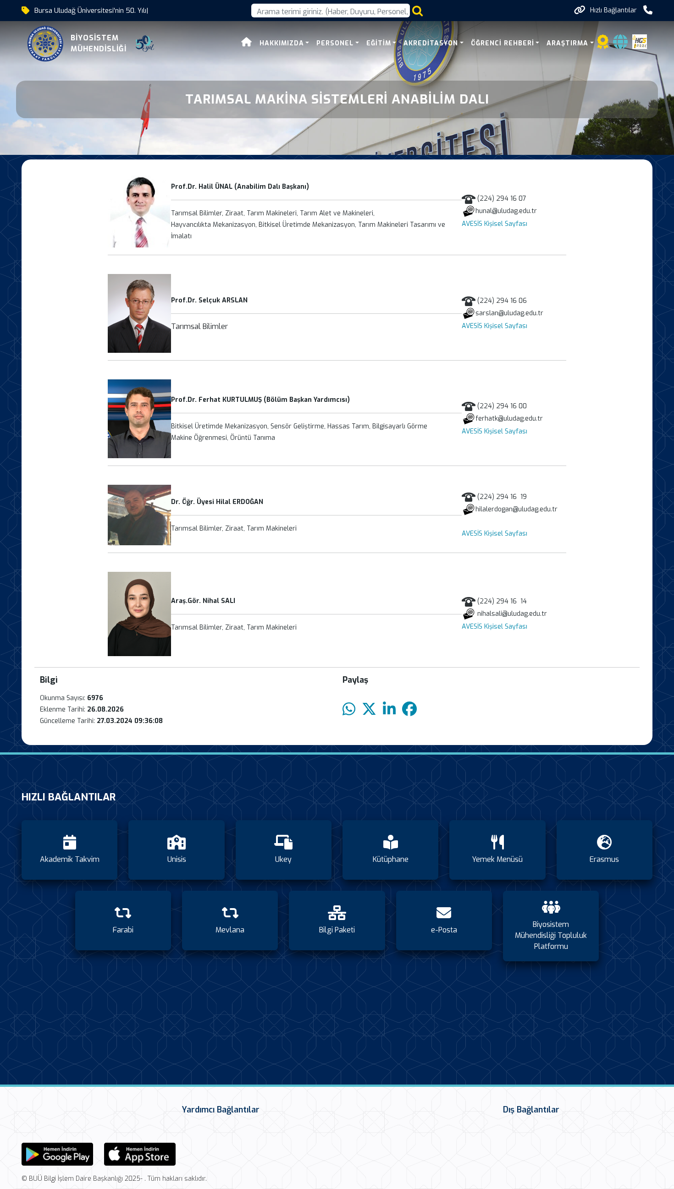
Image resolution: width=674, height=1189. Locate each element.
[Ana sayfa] (247, 43)
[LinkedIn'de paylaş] (389, 709)
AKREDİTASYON (430, 43)
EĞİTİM (378, 43)
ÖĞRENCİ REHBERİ (502, 43)
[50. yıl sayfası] (145, 43)
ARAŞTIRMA (567, 43)
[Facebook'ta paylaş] (409, 709)
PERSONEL (335, 43)
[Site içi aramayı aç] (417, 10)
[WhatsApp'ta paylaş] (349, 709)
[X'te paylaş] (369, 709)
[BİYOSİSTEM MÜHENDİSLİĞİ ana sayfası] (45, 43)
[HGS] (639, 41)
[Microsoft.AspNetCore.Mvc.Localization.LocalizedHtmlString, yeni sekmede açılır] (57, 1153)
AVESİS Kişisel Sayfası (494, 223)
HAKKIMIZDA (282, 43)
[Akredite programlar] (602, 44)
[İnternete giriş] (620, 44)
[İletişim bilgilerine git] (647, 10)
